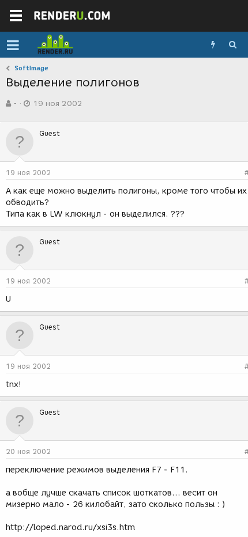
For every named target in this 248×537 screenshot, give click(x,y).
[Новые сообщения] (213, 45)
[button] (13, 44)
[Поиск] (232, 45)
